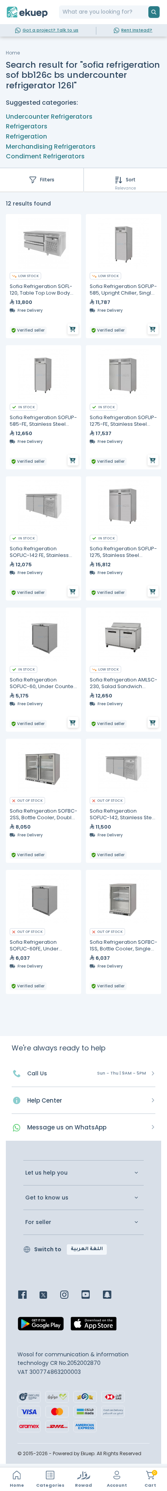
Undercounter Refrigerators (49, 116)
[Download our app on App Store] (93, 1326)
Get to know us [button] (46, 1197)
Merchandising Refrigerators (51, 146)
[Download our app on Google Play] (40, 1326)
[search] (154, 12)
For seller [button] (38, 1222)
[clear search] (145, 12)
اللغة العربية (87, 1249)
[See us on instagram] (70, 1295)
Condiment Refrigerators (45, 156)
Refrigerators (26, 126)
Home (13, 52)
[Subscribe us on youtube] (91, 1295)
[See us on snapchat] (113, 1295)
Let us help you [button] (46, 1173)
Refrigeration (26, 136)
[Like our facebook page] (28, 1295)
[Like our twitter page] (49, 1295)
